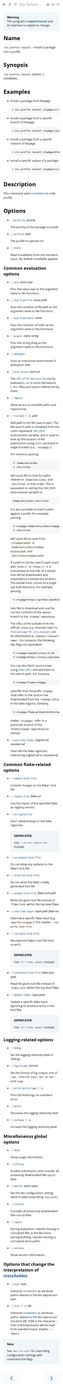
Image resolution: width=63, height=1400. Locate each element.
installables (15, 1276)
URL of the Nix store (29, 379)
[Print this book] (48, 4)
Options (15, 210)
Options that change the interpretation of (29, 1267)
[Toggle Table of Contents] (4, 4)
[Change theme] (10, 4)
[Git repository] (53, 4)
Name (12, 38)
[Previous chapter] (11, 1378)
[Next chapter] (51, 1378)
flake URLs (25, 670)
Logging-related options (28, 1039)
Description (20, 184)
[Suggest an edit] (58, 4)
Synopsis (16, 64)
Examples (17, 91)
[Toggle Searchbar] (15, 4)
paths (39, 443)
